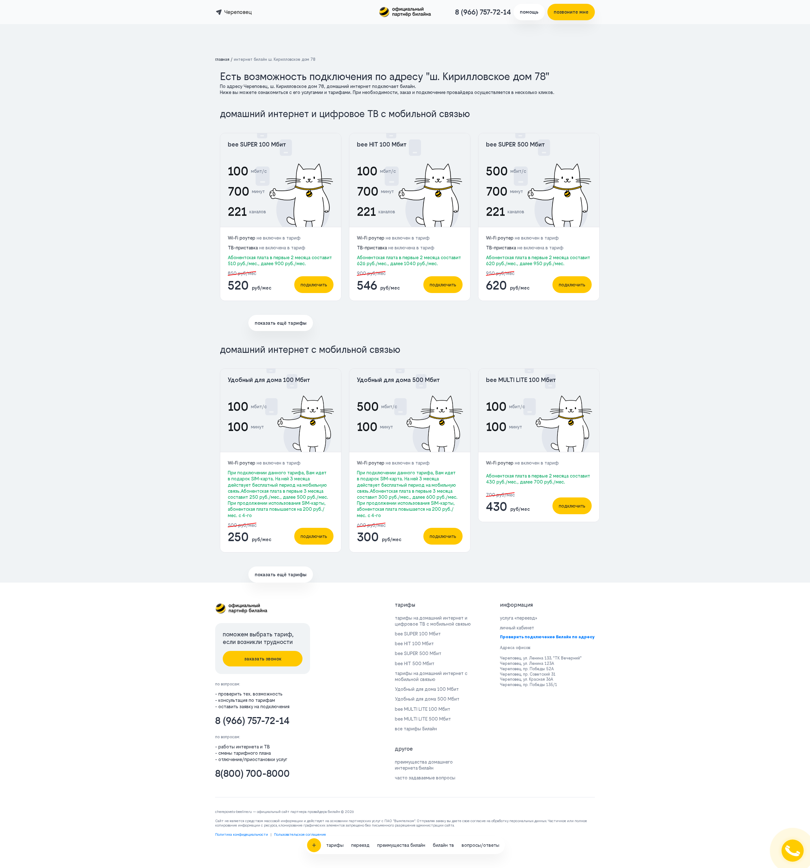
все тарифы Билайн (416, 728)
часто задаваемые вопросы (425, 777)
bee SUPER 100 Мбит (257, 144)
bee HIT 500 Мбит (414, 663)
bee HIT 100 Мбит (382, 144)
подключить (314, 284)
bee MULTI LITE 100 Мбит (521, 380)
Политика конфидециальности (241, 835)
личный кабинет (517, 627)
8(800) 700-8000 (252, 773)
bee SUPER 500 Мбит (515, 144)
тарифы (335, 845)
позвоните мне (571, 12)
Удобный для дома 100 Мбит (269, 380)
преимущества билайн (401, 845)
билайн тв (443, 845)
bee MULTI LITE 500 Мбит (423, 718)
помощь (529, 12)
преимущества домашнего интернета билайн (424, 765)
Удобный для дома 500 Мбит (398, 380)
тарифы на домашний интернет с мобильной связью (431, 676)
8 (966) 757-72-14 (483, 12)
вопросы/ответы (480, 845)
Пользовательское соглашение (300, 835)
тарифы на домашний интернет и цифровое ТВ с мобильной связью (433, 621)
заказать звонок (262, 658)
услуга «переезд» (518, 618)
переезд (360, 845)
